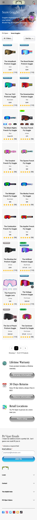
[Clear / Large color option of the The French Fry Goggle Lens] (15, 289)
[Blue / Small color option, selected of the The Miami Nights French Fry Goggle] (5, 124)
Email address (7, 449)
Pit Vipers (5, 33)
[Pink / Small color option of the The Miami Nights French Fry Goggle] (10, 124)
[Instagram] (7, 512)
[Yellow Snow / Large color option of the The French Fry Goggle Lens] (10, 289)
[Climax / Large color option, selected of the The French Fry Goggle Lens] (5, 289)
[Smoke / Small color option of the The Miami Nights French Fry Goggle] (15, 124)
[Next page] (25, 348)
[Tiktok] (21, 512)
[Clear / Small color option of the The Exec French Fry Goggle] (32, 124)
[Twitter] (10, 512)
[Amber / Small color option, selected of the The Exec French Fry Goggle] (27, 124)
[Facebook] (3, 512)
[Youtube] (14, 512)
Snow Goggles (15, 33)
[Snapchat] (17, 512)
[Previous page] (12, 348)
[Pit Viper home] (18, 2)
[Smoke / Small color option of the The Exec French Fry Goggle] (22, 124)
